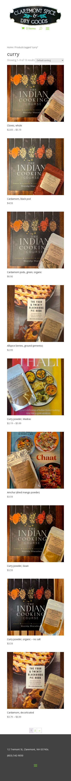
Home (10, 47)
